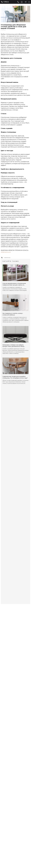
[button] (29, 2)
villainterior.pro (6, 252)
